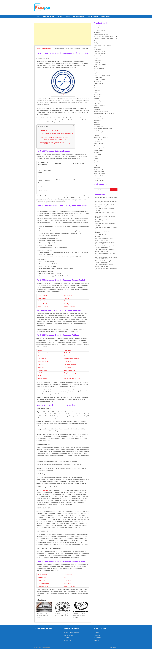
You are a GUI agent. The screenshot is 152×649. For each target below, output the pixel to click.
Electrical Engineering (99, 51)
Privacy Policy (97, 637)
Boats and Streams (69, 370)
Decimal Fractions (69, 376)
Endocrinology (97, 116)
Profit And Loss (68, 353)
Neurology (96, 107)
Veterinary (96, 163)
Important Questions (43, 303)
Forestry (96, 165)
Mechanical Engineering (100, 56)
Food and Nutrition (99, 169)
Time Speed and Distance (71, 358)
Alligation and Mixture (44, 373)
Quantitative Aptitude (48, 17)
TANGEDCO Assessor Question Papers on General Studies (57, 144)
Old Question (68, 295)
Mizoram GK (67, 640)
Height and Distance (70, 364)
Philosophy (97, 62)
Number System (42, 378)
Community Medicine (99, 105)
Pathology (96, 98)
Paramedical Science (99, 30)
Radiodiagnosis (98, 139)
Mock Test (67, 298)
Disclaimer (96, 640)
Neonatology (97, 120)
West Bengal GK (68, 635)
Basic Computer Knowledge (71, 632)
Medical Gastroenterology (101, 111)
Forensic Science (98, 83)
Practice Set (41, 301)
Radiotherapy (97, 154)
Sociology (96, 71)
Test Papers (67, 303)
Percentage (67, 350)
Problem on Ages (69, 367)
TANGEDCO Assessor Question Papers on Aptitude (55, 139)
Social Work (97, 90)
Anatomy (96, 152)
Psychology (97, 73)
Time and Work (42, 358)
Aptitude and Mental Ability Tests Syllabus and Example (54, 137)
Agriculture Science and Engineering (103, 38)
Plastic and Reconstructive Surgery (103, 128)
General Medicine (98, 133)
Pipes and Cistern (43, 370)
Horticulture (97, 167)
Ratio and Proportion (43, 353)
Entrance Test (97, 26)
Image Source (63, 95)
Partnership (41, 364)
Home (37, 17)
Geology (96, 161)
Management (97, 81)
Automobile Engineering (100, 176)
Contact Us (97, 635)
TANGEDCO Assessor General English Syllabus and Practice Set (57, 133)
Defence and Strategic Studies (102, 75)
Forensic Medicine (98, 94)
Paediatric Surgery (98, 126)
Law (95, 47)
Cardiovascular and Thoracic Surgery (104, 113)
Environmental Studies (100, 64)
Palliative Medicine (98, 143)
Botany (96, 156)
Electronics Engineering (100, 53)
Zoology (96, 158)
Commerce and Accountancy (101, 34)
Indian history (44, 490)
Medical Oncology (98, 118)
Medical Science (98, 28)
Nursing (96, 43)
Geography (97, 41)
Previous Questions (46, 48)
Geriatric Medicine (98, 150)
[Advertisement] (62, 34)
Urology (96, 146)
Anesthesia (97, 141)
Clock (39, 376)
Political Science (98, 77)
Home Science (97, 88)
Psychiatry (96, 135)
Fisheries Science (98, 60)
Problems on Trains (43, 361)
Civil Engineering (98, 49)
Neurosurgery (97, 124)
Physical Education (99, 68)
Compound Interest (69, 355)
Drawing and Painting (99, 173)
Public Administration (99, 79)
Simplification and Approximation (73, 373)
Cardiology (97, 109)
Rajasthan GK (67, 637)
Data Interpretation (92, 17)
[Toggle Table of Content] (71, 126)
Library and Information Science (102, 45)
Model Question (42, 295)
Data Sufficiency (105, 17)
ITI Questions (97, 32)
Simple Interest (42, 355)
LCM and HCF (68, 361)
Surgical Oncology (98, 131)
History (96, 86)
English (68, 17)
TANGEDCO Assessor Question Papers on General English (57, 135)
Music (95, 66)
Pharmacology (98, 101)
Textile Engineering (99, 171)
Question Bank (68, 301)
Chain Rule (41, 367)
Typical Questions (43, 306)
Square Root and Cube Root (72, 378)
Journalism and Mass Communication (104, 36)
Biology (96, 58)
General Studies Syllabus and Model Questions (53, 142)
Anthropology (97, 178)
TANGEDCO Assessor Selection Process (51, 130)
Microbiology (97, 96)
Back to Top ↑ (114, 647)
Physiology (97, 103)
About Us (96, 632)
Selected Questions (69, 306)
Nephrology (97, 122)
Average (40, 350)
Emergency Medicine (99, 148)
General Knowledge (78, 17)
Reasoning (60, 17)
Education (96, 92)
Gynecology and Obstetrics (101, 137)
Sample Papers (42, 298)
